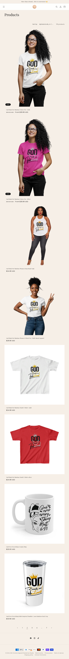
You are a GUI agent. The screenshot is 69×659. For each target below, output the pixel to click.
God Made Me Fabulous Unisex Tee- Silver (18, 199)
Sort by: (35, 24)
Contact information (40, 655)
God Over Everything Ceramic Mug (16, 547)
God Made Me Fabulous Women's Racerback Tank (20, 268)
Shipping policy (29, 655)
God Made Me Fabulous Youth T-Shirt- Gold (19, 407)
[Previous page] (17, 628)
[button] (4, 7)
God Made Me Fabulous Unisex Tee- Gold (18, 109)
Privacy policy (48, 653)
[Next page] (51, 628)
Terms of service (59, 653)
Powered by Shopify (28, 653)
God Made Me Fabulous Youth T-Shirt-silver (19, 477)
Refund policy (39, 653)
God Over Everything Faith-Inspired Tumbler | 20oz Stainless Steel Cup (27, 616)
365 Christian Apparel (16, 653)
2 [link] (27, 628)
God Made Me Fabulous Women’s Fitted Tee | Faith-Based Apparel (25, 338)
